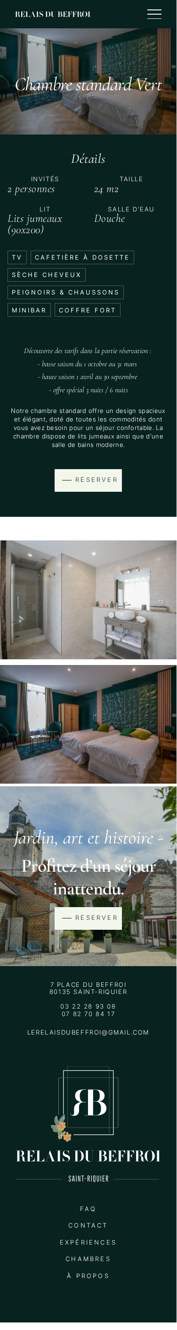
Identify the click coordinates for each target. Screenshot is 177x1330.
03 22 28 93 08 (88, 1006)
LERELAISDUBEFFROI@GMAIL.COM (88, 1032)
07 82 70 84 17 (88, 1014)
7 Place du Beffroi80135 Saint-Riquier (88, 988)
